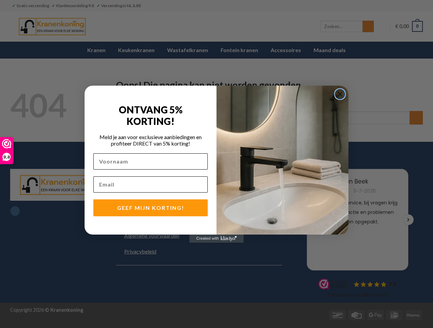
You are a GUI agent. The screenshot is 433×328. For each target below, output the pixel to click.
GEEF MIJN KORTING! (150, 207)
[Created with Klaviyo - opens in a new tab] (216, 239)
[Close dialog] (340, 94)
